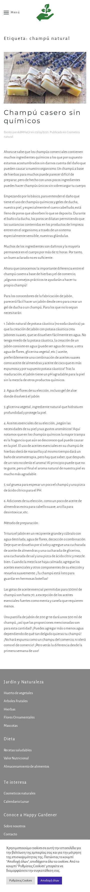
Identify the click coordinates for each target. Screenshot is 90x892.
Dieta (9, 739)
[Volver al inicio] (45, 12)
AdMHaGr (23, 132)
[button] (12, 12)
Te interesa (15, 782)
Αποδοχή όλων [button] (49, 880)
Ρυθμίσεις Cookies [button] (20, 880)
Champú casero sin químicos (42, 116)
